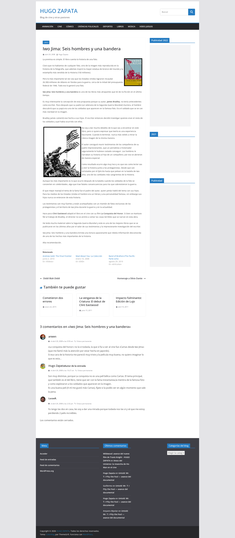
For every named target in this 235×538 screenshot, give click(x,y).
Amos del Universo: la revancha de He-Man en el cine (116, 464)
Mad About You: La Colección (89, 256)
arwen (52, 336)
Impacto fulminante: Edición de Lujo (129, 299)
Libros (120, 26)
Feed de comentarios (49, 465)
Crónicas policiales (88, 26)
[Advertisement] (170, 86)
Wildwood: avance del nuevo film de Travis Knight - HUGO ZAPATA (116, 457)
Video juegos (146, 26)
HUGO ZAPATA (59, 11)
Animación (47, 26)
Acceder (43, 453)
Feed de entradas (48, 459)
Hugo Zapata (63, 54)
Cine (60, 26)
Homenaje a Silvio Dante (129, 278)
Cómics (70, 26)
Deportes (108, 26)
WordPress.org (47, 471)
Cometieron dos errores (53, 299)
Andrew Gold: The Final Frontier (57, 256)
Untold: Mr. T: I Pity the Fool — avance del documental (117, 476)
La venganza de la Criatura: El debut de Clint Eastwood (92, 301)
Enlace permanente (84, 341)
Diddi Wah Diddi (51, 278)
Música (131, 26)
